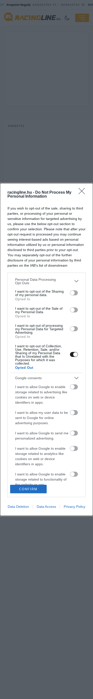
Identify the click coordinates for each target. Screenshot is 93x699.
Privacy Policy (74, 507)
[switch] (74, 292)
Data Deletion (18, 507)
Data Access (46, 507)
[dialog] (46, 349)
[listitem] (46, 281)
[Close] (83, 192)
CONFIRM (28, 489)
